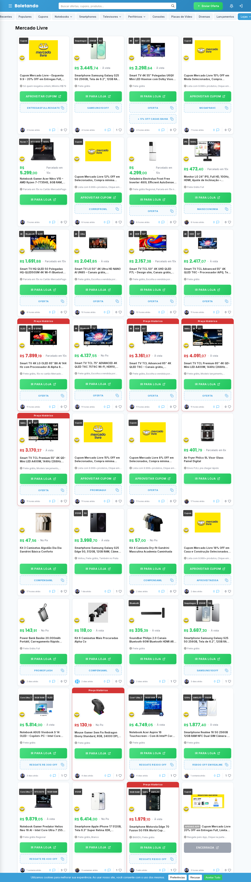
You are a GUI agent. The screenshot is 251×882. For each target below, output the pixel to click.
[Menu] (10, 6)
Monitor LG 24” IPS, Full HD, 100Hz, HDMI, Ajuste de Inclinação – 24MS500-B (206, 178)
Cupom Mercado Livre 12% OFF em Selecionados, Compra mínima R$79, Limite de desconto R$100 (97, 178)
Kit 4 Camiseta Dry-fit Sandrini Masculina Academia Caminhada (150, 549)
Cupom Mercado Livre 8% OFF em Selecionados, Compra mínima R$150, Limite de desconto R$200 (151, 459)
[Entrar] (240, 6)
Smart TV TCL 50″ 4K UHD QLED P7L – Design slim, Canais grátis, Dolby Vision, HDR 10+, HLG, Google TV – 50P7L (152, 270)
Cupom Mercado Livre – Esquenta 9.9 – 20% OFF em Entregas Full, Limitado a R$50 (42, 77)
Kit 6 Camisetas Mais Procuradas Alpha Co (96, 639)
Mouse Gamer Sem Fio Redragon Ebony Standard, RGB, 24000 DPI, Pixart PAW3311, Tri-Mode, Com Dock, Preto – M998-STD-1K (96, 734)
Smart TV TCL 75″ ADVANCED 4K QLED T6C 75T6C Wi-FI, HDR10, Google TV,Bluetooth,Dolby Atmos (96, 364)
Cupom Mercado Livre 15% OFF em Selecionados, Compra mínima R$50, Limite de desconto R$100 (97, 459)
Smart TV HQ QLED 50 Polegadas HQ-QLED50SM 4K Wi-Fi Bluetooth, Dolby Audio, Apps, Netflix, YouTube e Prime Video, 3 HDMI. (43, 270)
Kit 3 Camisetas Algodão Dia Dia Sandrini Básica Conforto (41, 549)
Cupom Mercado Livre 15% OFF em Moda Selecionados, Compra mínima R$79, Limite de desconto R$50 (206, 77)
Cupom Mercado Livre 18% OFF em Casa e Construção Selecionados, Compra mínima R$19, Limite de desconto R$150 (206, 549)
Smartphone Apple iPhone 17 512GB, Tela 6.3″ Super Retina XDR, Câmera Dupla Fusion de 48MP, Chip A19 (98, 828)
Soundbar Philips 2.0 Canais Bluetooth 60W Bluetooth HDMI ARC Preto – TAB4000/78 (152, 639)
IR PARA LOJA (96, 96)
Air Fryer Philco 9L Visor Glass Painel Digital (203, 459)
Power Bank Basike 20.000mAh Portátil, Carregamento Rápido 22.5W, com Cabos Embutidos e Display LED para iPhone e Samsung (43, 639)
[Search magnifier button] (173, 6)
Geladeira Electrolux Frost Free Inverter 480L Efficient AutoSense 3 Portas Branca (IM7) (152, 180)
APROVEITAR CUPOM (41, 96)
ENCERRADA (205, 847)
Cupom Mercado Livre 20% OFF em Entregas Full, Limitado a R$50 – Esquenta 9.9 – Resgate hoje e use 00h (207, 828)
